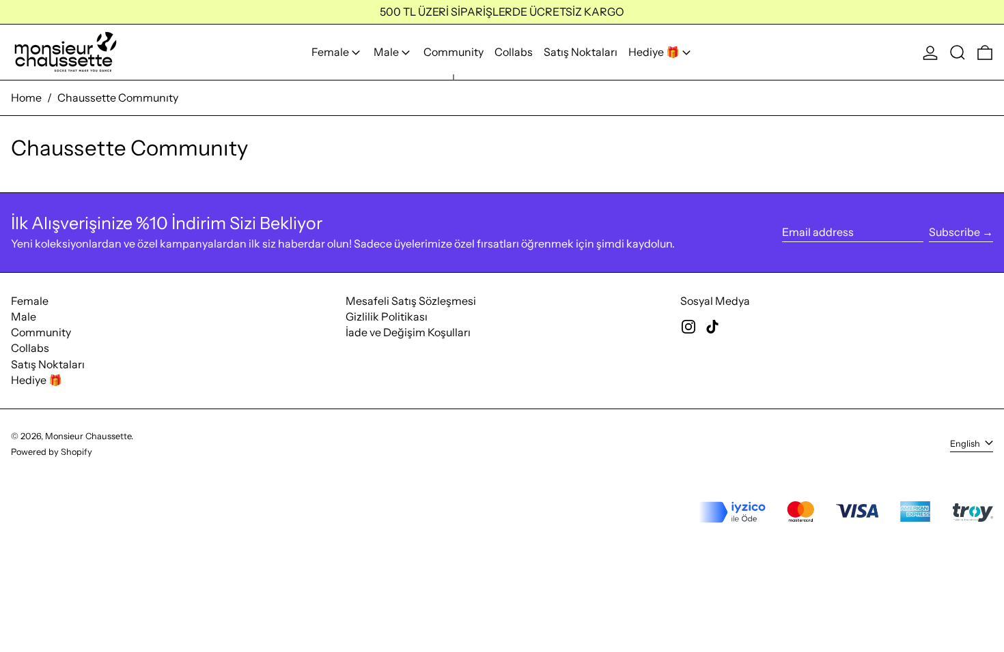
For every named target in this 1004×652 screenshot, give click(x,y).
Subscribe (954, 232)
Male (23, 316)
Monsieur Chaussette (88, 436)
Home (26, 97)
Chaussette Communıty (117, 97)
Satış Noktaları (48, 364)
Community (41, 332)
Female (29, 301)
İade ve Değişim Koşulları (408, 332)
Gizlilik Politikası (387, 316)
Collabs (30, 348)
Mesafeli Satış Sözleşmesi (411, 301)
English (966, 444)
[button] (957, 52)
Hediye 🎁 (36, 380)
